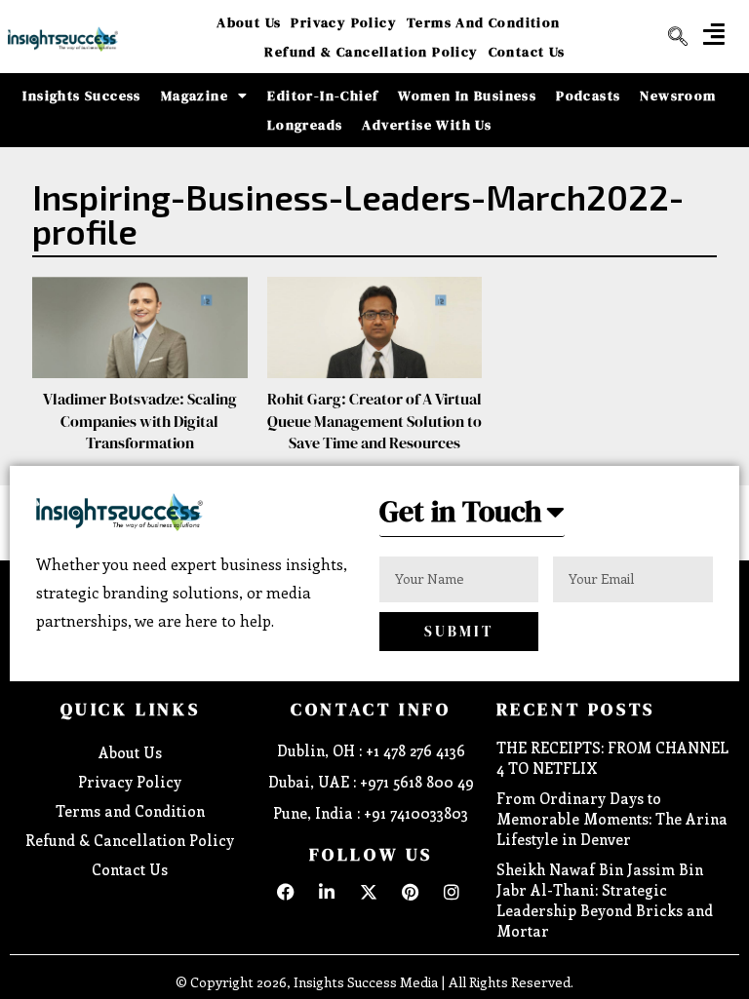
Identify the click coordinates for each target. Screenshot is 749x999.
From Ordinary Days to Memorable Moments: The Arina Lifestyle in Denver (612, 818)
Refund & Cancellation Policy (371, 51)
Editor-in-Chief (322, 95)
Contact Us (527, 51)
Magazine (194, 95)
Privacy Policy (344, 22)
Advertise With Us (427, 124)
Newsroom (678, 95)
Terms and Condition (484, 22)
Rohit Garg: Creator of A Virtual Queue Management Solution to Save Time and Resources (374, 420)
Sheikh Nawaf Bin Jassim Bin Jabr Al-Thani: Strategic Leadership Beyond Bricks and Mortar (604, 900)
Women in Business (467, 95)
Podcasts (588, 95)
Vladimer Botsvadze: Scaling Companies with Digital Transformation (140, 420)
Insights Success (81, 95)
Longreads (305, 124)
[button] (714, 33)
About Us (249, 22)
